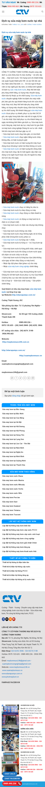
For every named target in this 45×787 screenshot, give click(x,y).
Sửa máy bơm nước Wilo (12, 493)
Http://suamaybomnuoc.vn (29, 356)
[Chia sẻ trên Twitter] (20, 378)
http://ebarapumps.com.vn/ (23, 295)
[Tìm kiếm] (42, 11)
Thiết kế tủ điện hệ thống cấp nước (16, 567)
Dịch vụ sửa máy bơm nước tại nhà (16, 32)
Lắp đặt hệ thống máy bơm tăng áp (16, 547)
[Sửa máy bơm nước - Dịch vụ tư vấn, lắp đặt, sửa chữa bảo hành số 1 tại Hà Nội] (22, 12)
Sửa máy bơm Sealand (11, 506)
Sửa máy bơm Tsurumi (11, 515)
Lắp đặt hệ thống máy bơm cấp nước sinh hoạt (21, 534)
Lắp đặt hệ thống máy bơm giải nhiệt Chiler (19, 543)
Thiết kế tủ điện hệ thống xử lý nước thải (18, 579)
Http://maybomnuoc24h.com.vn (15, 342)
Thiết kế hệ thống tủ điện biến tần (15, 562)
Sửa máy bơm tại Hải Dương (13, 426)
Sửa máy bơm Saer (10, 502)
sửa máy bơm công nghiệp (18, 266)
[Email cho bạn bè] (25, 378)
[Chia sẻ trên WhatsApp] (12, 378)
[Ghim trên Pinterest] (29, 378)
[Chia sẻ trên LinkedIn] (33, 378)
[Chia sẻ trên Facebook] (16, 378)
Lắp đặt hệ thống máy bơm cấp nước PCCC (19, 530)
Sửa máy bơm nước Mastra (13, 480)
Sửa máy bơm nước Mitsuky (13, 485)
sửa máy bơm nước (18, 90)
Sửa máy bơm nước (11, 137)
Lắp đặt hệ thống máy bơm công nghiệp (18, 539)
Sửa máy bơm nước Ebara (12, 476)
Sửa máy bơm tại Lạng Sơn (13, 439)
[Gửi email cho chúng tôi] (6, 619)
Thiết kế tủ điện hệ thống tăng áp (15, 575)
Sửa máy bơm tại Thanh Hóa (13, 465)
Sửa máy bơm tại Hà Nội (11, 422)
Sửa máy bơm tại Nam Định (13, 448)
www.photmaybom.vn (10, 677)
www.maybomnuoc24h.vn (19, 667)
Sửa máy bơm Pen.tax (11, 497)
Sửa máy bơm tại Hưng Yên (13, 435)
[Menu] (3, 11)
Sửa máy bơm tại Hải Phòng (13, 431)
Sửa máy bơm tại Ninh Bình (13, 456)
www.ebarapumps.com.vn (12, 673)
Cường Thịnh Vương (34, 24)
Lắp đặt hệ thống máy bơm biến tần (16, 526)
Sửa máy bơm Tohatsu (11, 510)
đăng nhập (16, 396)
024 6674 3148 (31, 651)
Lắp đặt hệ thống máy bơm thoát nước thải (19, 551)
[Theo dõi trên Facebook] (3, 619)
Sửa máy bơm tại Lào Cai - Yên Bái (16, 444)
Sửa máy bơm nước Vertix (12, 489)
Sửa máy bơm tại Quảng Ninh (14, 461)
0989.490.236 (9, 783)
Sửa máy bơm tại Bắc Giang (13, 409)
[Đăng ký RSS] (10, 619)
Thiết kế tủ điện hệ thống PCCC (15, 571)
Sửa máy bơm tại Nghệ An (12, 452)
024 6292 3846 (17, 651)
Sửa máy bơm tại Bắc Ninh (13, 414)
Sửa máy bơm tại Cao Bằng (13, 418)
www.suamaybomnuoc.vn (12, 670)
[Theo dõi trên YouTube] (13, 619)
